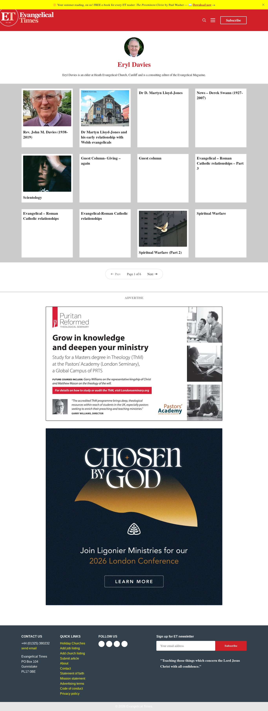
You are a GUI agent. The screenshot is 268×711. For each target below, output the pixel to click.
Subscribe (233, 20)
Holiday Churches (72, 643)
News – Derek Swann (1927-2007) (220, 95)
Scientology (32, 197)
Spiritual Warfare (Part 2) (160, 252)
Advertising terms (72, 683)
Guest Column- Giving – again (101, 160)
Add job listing (70, 648)
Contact (65, 668)
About (64, 663)
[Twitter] (109, 644)
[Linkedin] (124, 644)
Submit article (69, 658)
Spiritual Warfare (211, 213)
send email (29, 648)
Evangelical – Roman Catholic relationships (41, 216)
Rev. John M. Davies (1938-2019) (45, 134)
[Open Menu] (213, 20)
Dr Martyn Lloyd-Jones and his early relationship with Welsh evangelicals (104, 137)
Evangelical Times (139, 706)
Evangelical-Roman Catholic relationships (104, 216)
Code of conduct (71, 688)
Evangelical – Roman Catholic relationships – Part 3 (220, 163)
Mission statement (72, 678)
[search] (204, 20)
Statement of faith (72, 673)
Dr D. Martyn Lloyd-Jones (160, 92)
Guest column (150, 158)
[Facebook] (101, 644)
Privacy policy (69, 693)
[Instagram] (117, 644)
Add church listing (72, 653)
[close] (263, 5)
